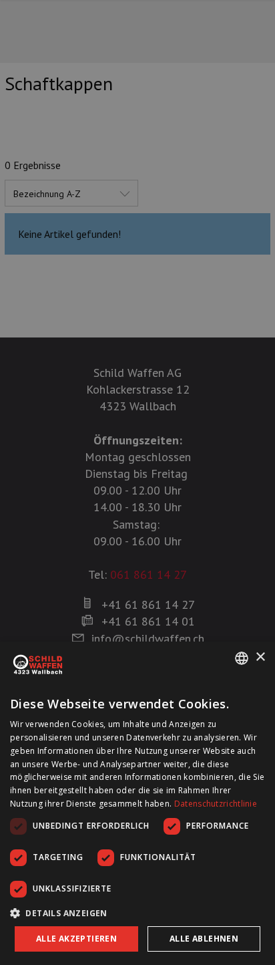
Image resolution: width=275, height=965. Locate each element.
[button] (137, 913)
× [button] (260, 657)
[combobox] (241, 658)
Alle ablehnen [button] (204, 938)
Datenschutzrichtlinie (215, 803)
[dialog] (137, 803)
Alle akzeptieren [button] (76, 938)
